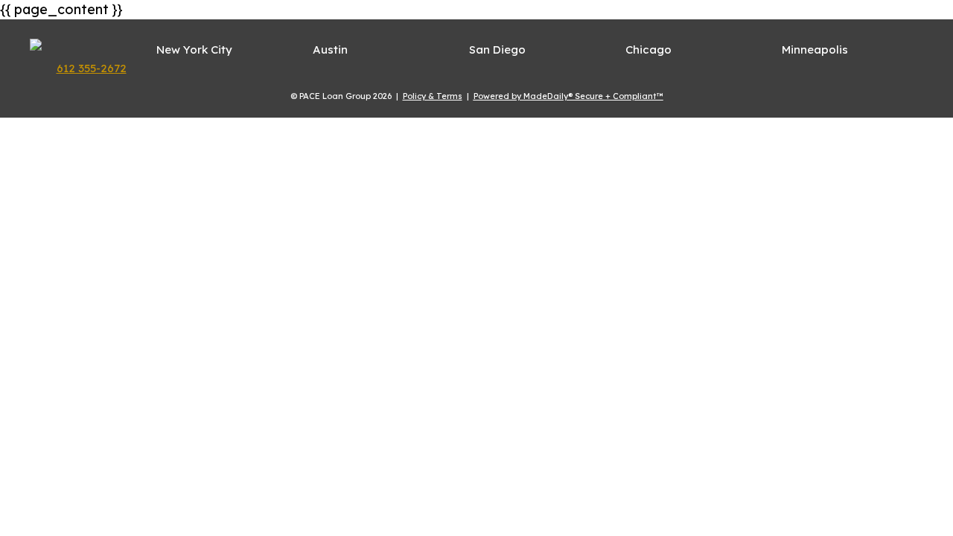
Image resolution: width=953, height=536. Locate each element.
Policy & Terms (432, 96)
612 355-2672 (92, 68)
